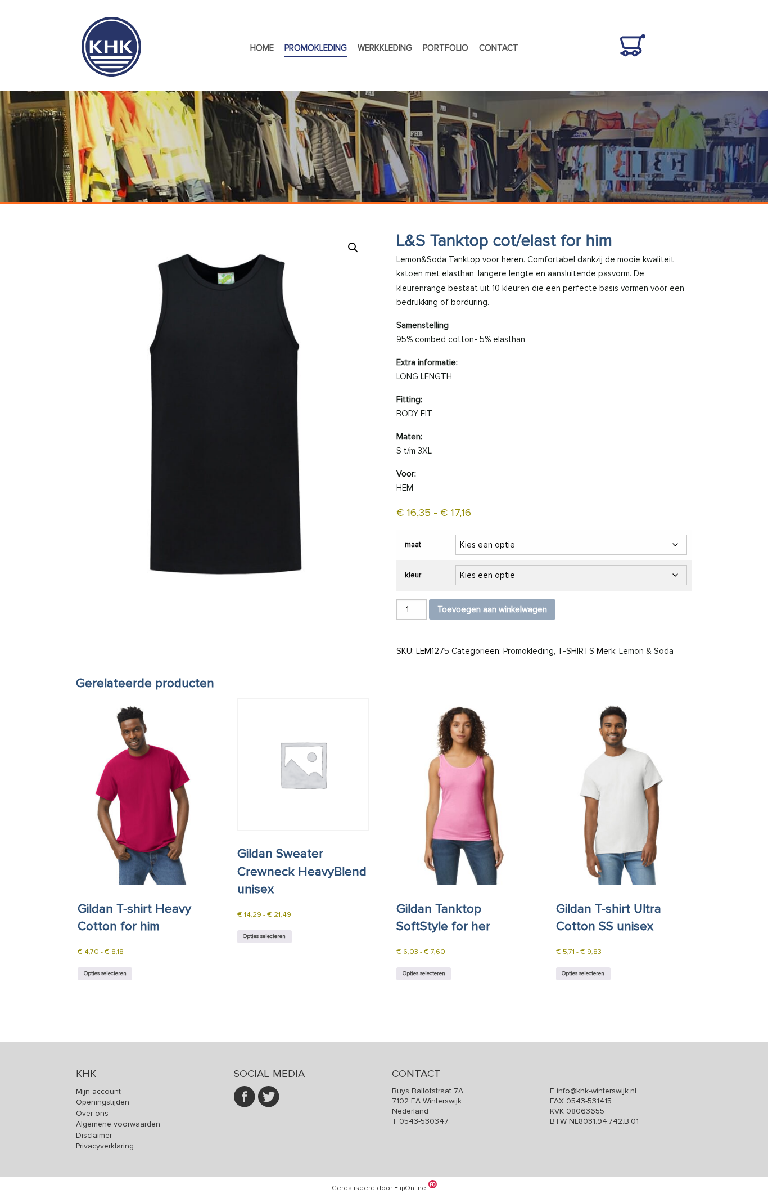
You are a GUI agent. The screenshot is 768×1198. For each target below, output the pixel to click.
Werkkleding (385, 48)
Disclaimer (94, 1135)
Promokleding (315, 48)
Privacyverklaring (105, 1146)
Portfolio (445, 48)
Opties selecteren (105, 973)
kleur (413, 575)
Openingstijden (102, 1102)
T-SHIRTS (576, 651)
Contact (498, 48)
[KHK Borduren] (111, 84)
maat (413, 544)
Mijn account (98, 1091)
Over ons (92, 1113)
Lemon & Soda (646, 651)
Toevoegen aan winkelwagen (492, 609)
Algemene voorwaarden (118, 1124)
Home (262, 48)
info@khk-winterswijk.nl (596, 1091)
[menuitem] (262, 48)
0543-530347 (424, 1121)
